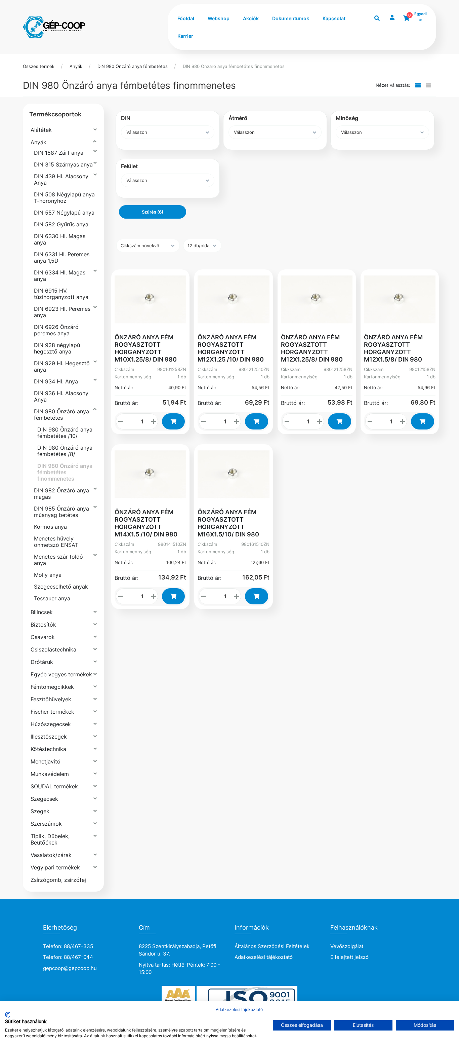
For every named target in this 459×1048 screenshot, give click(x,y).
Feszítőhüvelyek (51, 699)
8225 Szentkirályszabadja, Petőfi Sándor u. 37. (177, 950)
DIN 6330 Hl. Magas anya (59, 239)
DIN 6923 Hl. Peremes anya (62, 312)
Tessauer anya (52, 598)
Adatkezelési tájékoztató (264, 957)
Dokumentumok (290, 18)
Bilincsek (42, 612)
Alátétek (41, 129)
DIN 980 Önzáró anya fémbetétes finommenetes (234, 66)
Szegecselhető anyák (61, 586)
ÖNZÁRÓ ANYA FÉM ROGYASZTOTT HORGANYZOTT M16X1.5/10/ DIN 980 (228, 523)
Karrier (185, 36)
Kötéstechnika (48, 749)
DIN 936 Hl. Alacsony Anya (61, 396)
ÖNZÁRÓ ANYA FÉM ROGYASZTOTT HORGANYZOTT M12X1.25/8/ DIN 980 (312, 348)
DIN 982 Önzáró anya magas (61, 493)
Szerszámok (46, 823)
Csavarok (43, 637)
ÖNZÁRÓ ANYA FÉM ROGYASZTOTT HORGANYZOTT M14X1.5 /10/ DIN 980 (146, 523)
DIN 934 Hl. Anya (56, 381)
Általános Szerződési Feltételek (272, 946)
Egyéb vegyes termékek (61, 674)
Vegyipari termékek (55, 867)
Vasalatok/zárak (51, 855)
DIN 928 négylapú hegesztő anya (57, 348)
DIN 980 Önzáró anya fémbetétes (132, 66)
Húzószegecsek (51, 724)
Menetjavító (45, 761)
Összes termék (38, 66)
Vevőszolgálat (346, 946)
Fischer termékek (52, 711)
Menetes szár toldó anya (58, 559)
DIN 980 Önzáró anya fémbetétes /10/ (64, 432)
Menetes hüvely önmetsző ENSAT (56, 541)
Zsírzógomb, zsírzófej (58, 879)
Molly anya (47, 574)
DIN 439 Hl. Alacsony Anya (61, 179)
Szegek (40, 811)
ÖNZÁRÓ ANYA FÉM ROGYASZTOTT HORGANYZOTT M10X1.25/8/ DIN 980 (146, 348)
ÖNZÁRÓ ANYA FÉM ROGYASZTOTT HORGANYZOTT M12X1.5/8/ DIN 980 (393, 348)
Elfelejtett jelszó (349, 957)
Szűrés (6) (152, 212)
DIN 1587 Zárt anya (58, 152)
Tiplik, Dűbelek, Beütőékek (50, 839)
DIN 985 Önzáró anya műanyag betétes (61, 511)
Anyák (76, 66)
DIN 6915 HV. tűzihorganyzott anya (61, 293)
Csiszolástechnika (53, 649)
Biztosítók (43, 624)
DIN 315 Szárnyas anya (63, 164)
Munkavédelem (50, 774)
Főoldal (185, 18)
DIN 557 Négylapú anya (64, 212)
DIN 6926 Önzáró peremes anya (56, 330)
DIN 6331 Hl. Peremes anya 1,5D (61, 257)
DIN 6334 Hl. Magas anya (59, 275)
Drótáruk (42, 662)
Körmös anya (50, 526)
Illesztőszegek (49, 736)
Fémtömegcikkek (52, 686)
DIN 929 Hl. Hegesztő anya (62, 366)
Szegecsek (44, 798)
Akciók (251, 18)
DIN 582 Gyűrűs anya (61, 224)
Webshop (219, 18)
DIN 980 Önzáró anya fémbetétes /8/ (64, 450)
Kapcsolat (334, 18)
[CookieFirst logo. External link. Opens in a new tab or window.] (7, 1015)
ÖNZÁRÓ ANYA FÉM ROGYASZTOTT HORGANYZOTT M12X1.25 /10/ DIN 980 (231, 348)
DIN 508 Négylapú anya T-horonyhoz (64, 197)
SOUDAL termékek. (55, 786)
